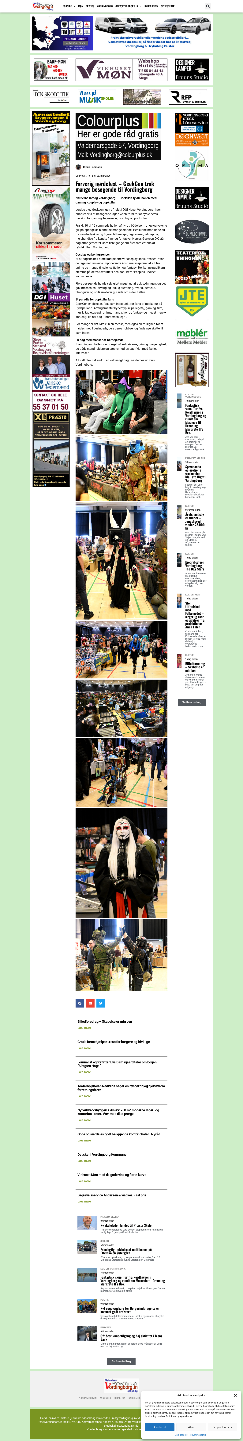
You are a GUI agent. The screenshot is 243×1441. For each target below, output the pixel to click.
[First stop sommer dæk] (51, 260)
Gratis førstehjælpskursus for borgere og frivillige (113, 1042)
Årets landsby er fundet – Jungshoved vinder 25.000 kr (195, 521)
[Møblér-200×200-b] (192, 352)
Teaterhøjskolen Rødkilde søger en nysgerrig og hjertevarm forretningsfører (121, 1088)
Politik (104, 1300)
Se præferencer (222, 1427)
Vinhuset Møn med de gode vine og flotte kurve (111, 1175)
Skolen (115, 1217)
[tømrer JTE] (192, 317)
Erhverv (105, 1327)
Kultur (104, 1268)
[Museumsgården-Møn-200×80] (142, 103)
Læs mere (84, 1028)
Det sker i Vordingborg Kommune (101, 1154)
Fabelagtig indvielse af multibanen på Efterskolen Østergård (126, 1251)
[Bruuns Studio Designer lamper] (192, 214)
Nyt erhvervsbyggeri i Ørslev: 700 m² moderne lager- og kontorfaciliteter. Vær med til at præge (118, 1112)
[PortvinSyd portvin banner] (192, 386)
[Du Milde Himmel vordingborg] (192, 248)
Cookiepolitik (181, 1435)
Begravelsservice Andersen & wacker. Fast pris (111, 1195)
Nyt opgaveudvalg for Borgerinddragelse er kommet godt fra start (129, 1310)
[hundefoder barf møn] (51, 79)
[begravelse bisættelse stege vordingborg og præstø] (51, 410)
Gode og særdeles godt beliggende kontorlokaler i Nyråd (118, 1134)
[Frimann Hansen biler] (121, 49)
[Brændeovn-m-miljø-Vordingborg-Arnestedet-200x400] (51, 184)
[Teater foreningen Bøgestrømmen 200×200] (192, 283)
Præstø (90, 6)
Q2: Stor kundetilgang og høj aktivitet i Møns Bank (131, 1337)
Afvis (191, 1427)
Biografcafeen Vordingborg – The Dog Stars (195, 565)
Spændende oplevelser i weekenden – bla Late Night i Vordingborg (195, 473)
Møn (80, 6)
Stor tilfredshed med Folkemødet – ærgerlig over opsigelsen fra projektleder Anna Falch (194, 615)
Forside (67, 6)
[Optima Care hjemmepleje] (192, 180)
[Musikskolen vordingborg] (97, 103)
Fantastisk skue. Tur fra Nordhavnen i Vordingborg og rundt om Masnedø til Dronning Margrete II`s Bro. (132, 1280)
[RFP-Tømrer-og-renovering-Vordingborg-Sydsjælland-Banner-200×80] (188, 103)
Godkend (160, 1427)
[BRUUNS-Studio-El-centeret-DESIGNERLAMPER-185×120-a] (192, 79)
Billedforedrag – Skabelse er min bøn (104, 1021)
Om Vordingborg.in (126, 6)
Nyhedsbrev (151, 6)
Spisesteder (168, 6)
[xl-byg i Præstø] (51, 486)
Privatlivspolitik (198, 1435)
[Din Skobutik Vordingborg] (51, 103)
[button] (235, 1395)
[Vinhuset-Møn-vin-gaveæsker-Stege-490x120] (121, 80)
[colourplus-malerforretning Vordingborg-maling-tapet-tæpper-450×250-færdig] (118, 159)
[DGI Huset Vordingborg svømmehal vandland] (51, 335)
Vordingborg (105, 6)
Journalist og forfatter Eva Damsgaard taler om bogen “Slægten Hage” (117, 1064)
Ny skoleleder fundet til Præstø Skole (125, 1225)
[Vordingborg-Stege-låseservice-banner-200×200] (192, 145)
